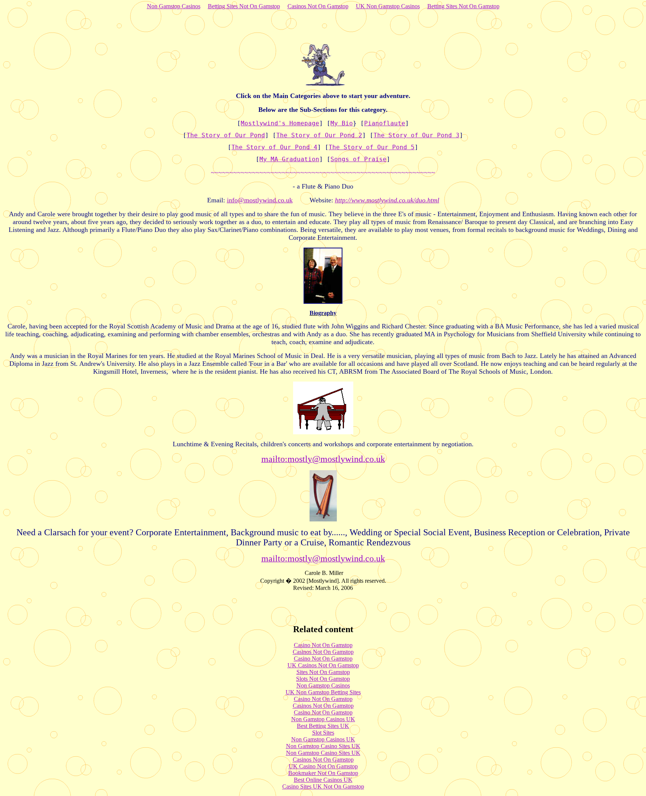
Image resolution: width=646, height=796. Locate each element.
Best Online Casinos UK (323, 780)
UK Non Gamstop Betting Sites (323, 692)
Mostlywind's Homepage (280, 123)
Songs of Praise (358, 159)
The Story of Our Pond (226, 135)
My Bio (341, 123)
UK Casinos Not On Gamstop (323, 665)
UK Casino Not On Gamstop (323, 766)
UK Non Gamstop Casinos (388, 6)
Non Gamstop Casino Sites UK (323, 746)
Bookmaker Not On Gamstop (323, 773)
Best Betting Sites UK (323, 726)
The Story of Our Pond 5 (372, 147)
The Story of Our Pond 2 (319, 135)
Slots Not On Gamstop (323, 679)
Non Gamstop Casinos (173, 6)
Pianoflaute (384, 123)
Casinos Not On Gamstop (317, 6)
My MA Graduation (289, 159)
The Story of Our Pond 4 (274, 147)
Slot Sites (323, 732)
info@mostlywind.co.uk (260, 200)
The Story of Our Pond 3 (416, 135)
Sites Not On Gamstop (323, 672)
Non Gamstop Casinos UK (323, 719)
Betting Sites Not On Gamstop (244, 6)
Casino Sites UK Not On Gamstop (323, 786)
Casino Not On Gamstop (323, 645)
